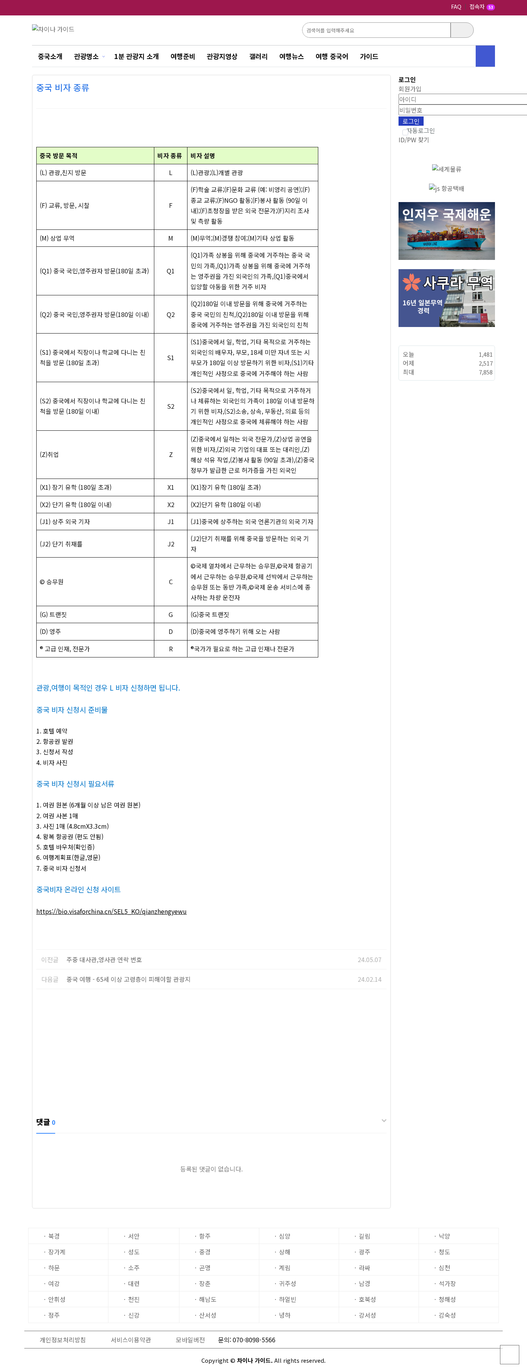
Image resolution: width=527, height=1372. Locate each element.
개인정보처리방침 (63, 1339)
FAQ (456, 6)
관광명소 (86, 56)
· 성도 (131, 1251)
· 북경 (51, 1236)
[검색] (462, 30)
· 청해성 (445, 1299)
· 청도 (442, 1251)
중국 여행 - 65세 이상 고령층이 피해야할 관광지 (128, 979)
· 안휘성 (54, 1299)
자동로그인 (420, 130)
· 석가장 (445, 1283)
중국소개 (50, 56)
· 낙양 (442, 1236)
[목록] (379, 101)
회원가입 (410, 88)
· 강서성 (365, 1315)
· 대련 (131, 1283)
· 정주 (51, 1315)
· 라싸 (362, 1267)
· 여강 (51, 1283)
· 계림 (282, 1267)
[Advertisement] (211, 1051)
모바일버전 (190, 1339)
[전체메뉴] (485, 56)
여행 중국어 (332, 56)
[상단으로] (509, 1354)
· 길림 (362, 1236)
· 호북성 (365, 1299)
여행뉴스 (291, 56)
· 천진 (131, 1299)
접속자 (481, 7)
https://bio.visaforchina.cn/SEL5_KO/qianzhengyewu (111, 911)
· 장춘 (202, 1283)
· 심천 (442, 1267)
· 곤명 (202, 1267)
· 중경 (202, 1251)
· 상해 (282, 1251)
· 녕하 (282, 1315)
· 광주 (362, 1251)
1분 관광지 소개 (136, 56)
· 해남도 (205, 1299)
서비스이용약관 (131, 1339)
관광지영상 (222, 56)
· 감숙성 (445, 1315)
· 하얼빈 (285, 1299)
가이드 (369, 56)
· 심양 (282, 1236)
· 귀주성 (285, 1283)
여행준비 (183, 56)
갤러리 (258, 56)
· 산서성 (205, 1315)
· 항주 (202, 1236)
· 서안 (131, 1236)
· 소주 (131, 1267)
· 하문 (51, 1267)
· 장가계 (54, 1251)
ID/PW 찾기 (414, 139)
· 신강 (131, 1315)
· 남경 (362, 1283)
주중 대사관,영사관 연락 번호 (104, 959)
